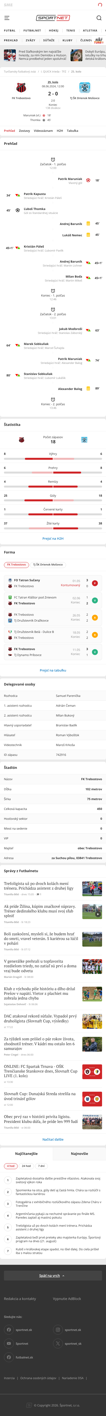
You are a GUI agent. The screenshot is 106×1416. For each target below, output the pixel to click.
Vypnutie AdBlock (67, 1298)
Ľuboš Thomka (35, 209)
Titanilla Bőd (11, 894)
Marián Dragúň (13, 977)
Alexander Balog (72, 363)
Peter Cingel (11, 1054)
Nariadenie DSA (73, 1378)
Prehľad (9, 131)
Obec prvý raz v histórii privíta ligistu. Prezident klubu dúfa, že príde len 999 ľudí (41, 1119)
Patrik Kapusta (35, 194)
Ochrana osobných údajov (38, 1378)
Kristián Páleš (53, 198)
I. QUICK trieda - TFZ (53, 72)
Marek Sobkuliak (36, 344)
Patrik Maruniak (70, 179)
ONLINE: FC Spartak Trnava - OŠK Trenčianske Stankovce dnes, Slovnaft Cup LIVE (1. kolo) (40, 1071)
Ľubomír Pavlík (54, 251)
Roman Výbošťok (67, 735)
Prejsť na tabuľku (53, 670)
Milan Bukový (65, 715)
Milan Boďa (74, 276)
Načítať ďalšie (53, 1139)
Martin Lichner (73, 266)
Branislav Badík (66, 725)
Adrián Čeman (65, 705)
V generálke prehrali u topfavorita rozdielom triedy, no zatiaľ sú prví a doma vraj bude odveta (40, 966)
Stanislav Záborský (70, 333)
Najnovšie (79, 1153)
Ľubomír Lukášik (55, 378)
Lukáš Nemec (72, 235)
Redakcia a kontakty (20, 1298)
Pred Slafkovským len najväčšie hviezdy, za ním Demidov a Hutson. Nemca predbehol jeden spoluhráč (43, 55)
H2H (60, 131)
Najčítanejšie (26, 1153)
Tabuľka (72, 131)
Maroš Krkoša (65, 745)
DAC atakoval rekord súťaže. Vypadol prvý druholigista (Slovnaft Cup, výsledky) (40, 1018)
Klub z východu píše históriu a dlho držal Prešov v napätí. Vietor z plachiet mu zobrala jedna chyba (39, 994)
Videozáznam (43, 131)
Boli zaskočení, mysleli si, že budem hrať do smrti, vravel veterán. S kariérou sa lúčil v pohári (41, 939)
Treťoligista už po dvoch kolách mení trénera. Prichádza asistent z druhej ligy (38, 886)
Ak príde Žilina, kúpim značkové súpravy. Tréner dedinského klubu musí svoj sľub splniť (40, 911)
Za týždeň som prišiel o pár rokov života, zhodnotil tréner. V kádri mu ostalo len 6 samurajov (39, 1044)
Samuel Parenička (68, 696)
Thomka (35, 120)
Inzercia (9, 1378)
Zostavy (24, 131)
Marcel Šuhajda (54, 348)
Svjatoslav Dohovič (15, 1004)
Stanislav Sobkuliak (38, 374)
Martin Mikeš (74, 281)
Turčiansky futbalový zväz (20, 72)
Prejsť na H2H (53, 538)
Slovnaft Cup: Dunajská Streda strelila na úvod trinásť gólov (40, 1096)
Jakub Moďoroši (70, 329)
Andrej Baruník (71, 224)
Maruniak (29, 115)
